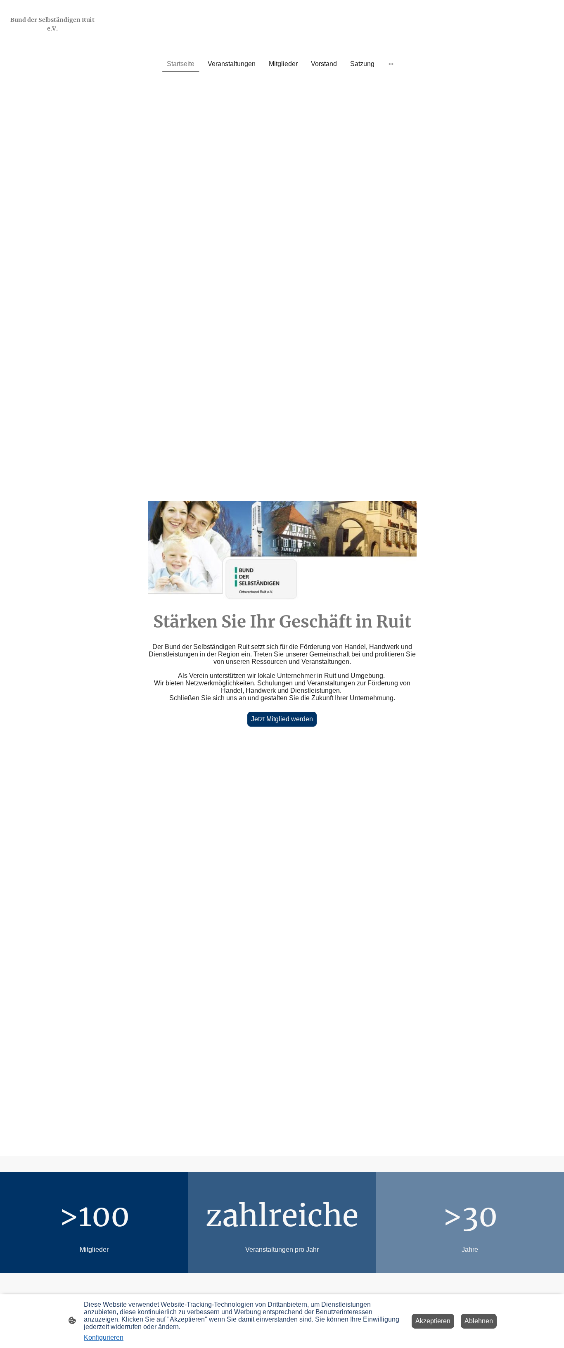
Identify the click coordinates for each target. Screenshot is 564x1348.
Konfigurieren (103, 1337)
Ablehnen (478, 1320)
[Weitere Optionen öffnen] (391, 64)
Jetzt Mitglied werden (282, 719)
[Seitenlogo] (52, 39)
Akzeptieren (432, 1320)
